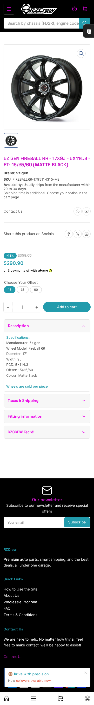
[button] (47, 326)
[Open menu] (9, 9)
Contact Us (13, 656)
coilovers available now (33, 680)
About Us (11, 595)
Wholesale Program (20, 602)
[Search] (85, 23)
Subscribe (77, 522)
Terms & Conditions (20, 615)
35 (23, 289)
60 (36, 289)
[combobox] (47, 23)
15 (9, 289)
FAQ (7, 608)
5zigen (22, 173)
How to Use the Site (21, 589)
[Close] (85, 673)
